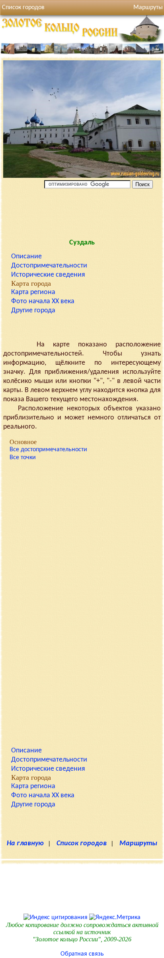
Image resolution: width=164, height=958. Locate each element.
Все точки (23, 457)
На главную (25, 843)
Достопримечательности (49, 265)
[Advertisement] (82, 212)
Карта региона (33, 292)
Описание (26, 256)
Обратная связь (82, 954)
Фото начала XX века (42, 301)
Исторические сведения (48, 275)
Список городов (23, 7)
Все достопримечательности (48, 449)
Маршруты (138, 843)
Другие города (33, 310)
